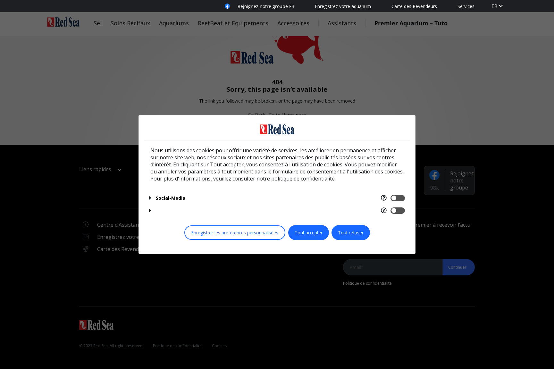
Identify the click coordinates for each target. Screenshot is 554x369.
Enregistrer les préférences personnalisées (234, 233)
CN (495, 12)
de (494, 6)
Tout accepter (309, 233)
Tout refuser (351, 233)
